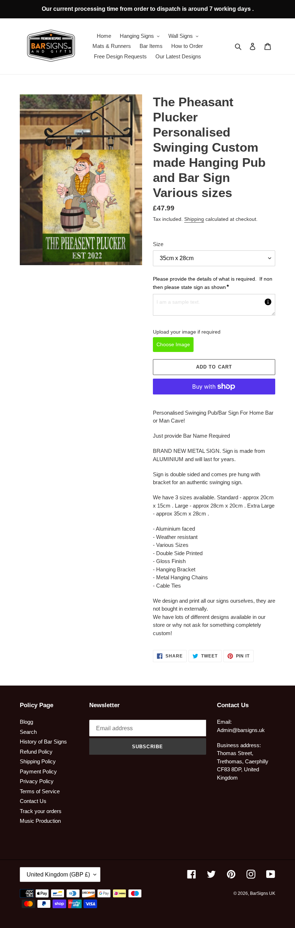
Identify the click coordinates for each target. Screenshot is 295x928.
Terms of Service (40, 791)
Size (158, 244)
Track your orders (41, 811)
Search (28, 732)
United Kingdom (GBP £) (58, 874)
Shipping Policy (38, 761)
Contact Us (33, 801)
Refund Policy (36, 752)
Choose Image (173, 344)
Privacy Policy (37, 781)
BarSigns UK (262, 893)
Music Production (40, 821)
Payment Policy (38, 771)
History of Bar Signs (43, 742)
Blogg (26, 722)
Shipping (194, 219)
